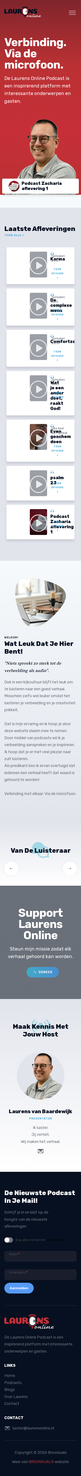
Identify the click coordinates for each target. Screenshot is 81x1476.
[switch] (8, 1240)
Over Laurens (16, 1396)
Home (9, 1375)
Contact (11, 1403)
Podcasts (13, 1382)
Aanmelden (19, 1288)
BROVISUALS (41, 1461)
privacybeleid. (56, 1240)
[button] (43, 972)
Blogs (9, 1389)
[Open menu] (72, 13)
